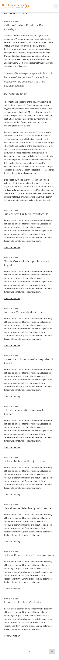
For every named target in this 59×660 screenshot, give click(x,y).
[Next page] (52, 651)
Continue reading (12, 247)
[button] (56, 6)
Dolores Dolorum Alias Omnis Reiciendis (29, 555)
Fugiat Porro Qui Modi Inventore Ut (26, 214)
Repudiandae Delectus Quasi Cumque (28, 508)
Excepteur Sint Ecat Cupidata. (22, 602)
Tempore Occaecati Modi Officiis (25, 312)
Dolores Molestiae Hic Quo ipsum (25, 461)
